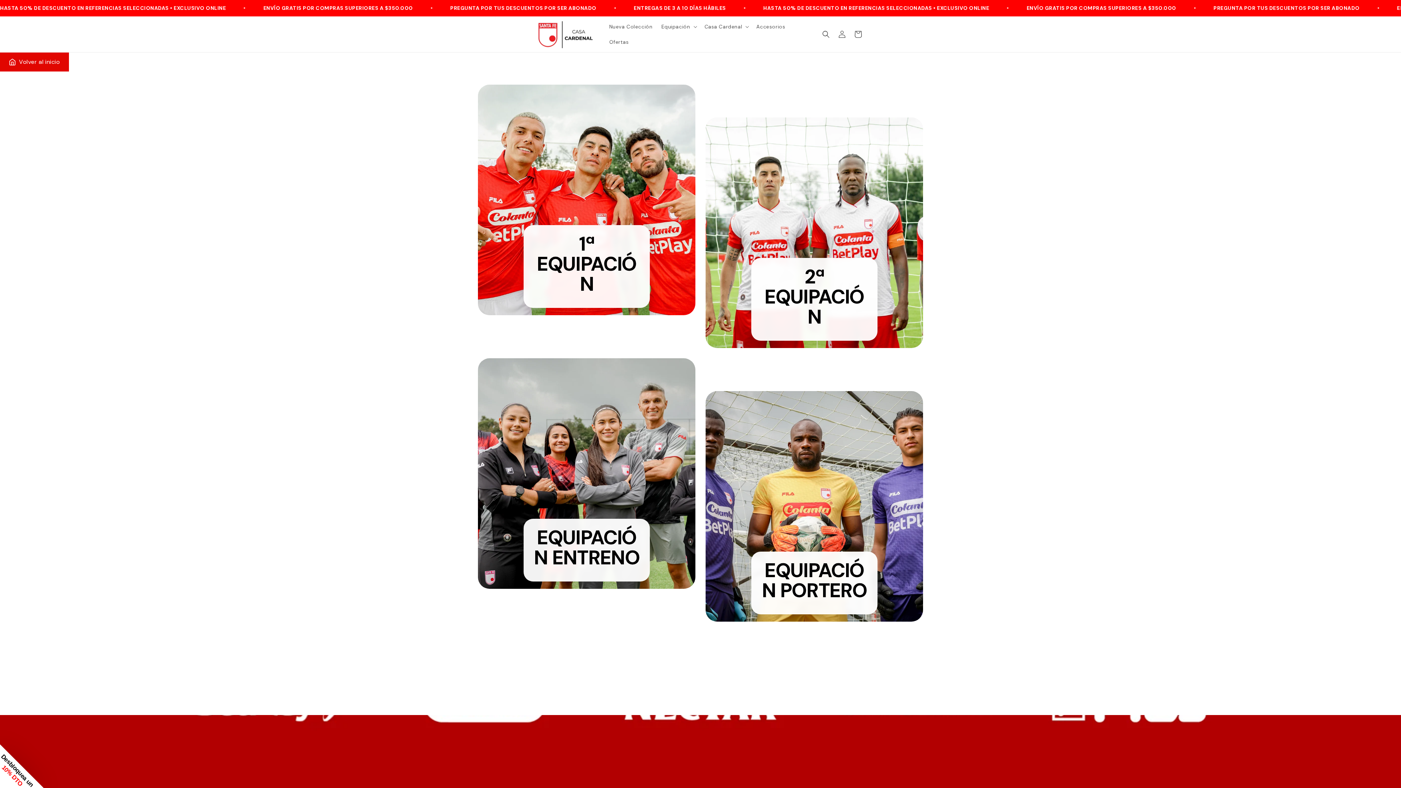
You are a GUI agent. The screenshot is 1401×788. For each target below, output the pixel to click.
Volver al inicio (39, 62)
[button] (678, 26)
